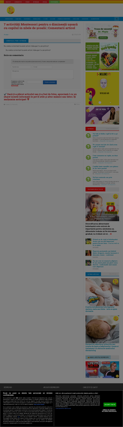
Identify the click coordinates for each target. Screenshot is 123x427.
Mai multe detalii (39, 404)
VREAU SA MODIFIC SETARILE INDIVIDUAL (109, 410)
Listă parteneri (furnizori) (63, 408)
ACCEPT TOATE (110, 404)
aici (19, 416)
